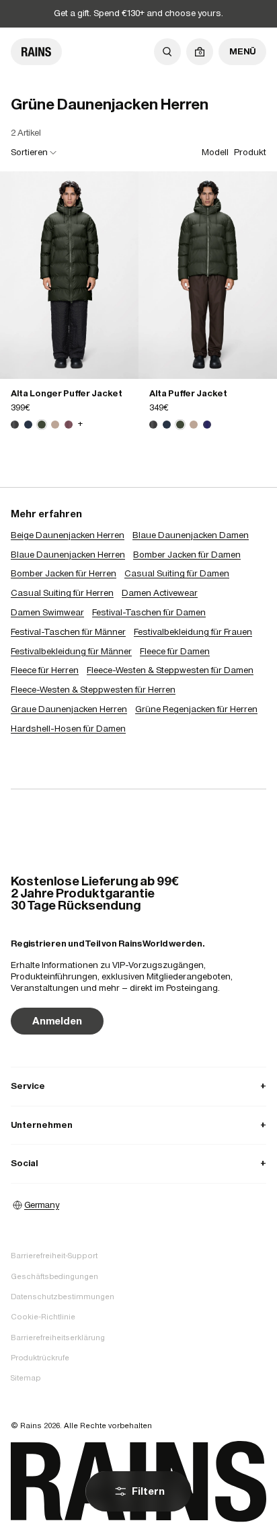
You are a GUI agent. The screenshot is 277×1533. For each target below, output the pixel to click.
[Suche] (167, 51)
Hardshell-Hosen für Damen (68, 729)
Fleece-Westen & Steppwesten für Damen (170, 670)
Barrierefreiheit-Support (54, 1256)
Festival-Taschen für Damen (149, 612)
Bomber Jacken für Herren (63, 573)
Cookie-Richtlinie (43, 1317)
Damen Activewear (160, 593)
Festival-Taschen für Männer (68, 632)
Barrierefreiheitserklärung (58, 1337)
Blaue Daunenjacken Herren (68, 555)
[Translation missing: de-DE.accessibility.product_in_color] (69, 275)
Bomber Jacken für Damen (187, 555)
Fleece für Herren (45, 670)
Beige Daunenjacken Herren (67, 535)
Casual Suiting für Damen (176, 573)
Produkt (250, 152)
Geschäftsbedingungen (54, 1276)
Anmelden (57, 1020)
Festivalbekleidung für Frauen (193, 632)
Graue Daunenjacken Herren (69, 709)
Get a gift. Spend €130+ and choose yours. (138, 13)
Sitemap (26, 1378)
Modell (215, 152)
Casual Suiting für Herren (62, 593)
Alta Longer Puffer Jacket (66, 393)
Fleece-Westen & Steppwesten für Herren (93, 690)
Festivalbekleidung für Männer (71, 651)
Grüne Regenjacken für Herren (196, 709)
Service (138, 1086)
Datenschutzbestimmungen (62, 1297)
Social (138, 1163)
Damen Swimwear (47, 612)
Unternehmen (138, 1125)
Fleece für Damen (175, 651)
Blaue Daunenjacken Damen (190, 535)
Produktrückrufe (40, 1358)
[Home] (36, 51)
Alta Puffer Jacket (188, 393)
